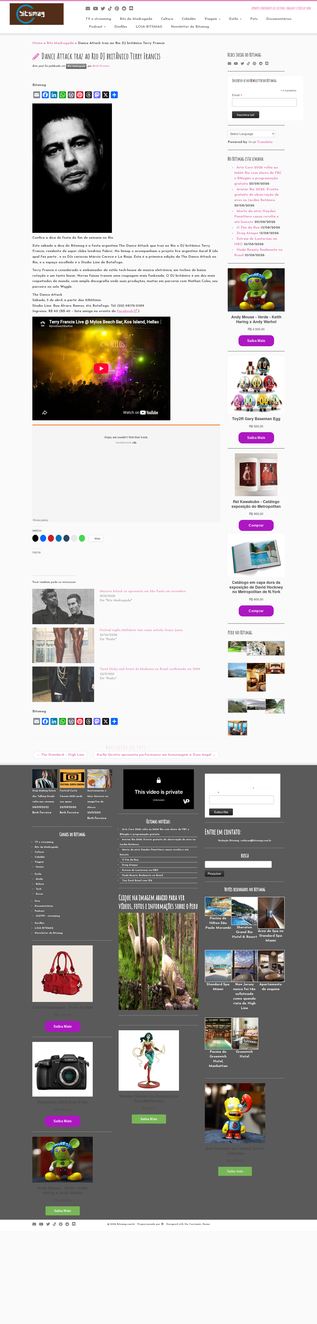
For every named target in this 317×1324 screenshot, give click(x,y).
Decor (39, 894)
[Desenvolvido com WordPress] (162, 1223)
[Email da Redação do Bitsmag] (89, 9)
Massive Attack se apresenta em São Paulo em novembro (143, 591)
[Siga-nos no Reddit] (125, 9)
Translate (265, 142)
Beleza (40, 884)
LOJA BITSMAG (149, 27)
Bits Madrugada (60, 43)
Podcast (96, 27)
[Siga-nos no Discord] (132, 9)
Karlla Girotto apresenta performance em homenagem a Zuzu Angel (156, 755)
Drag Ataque (247, 233)
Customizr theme (199, 1224)
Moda (39, 879)
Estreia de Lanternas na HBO (140, 870)
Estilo (234, 19)
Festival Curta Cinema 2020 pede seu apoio (71, 796)
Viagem (211, 19)
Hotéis (40, 867)
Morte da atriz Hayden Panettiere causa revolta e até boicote (256, 217)
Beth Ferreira (101, 66)
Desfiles (120, 27)
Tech (38, 889)
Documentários (278, 19)
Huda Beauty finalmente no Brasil (142, 875)
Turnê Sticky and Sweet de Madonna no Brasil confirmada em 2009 (150, 669)
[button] (237, 646)
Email (237, 95)
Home (37, 43)
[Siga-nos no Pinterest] (118, 9)
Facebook (125, 311)
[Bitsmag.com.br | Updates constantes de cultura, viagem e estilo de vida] (36, 14)
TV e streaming (98, 19)
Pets (253, 19)
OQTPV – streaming (48, 916)
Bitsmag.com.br (126, 1224)
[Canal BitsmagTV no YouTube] (97, 9)
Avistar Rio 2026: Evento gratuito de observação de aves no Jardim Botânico (256, 195)
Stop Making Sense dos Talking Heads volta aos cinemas (44, 796)
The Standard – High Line (60, 755)
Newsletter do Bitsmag (190, 27)
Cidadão (189, 19)
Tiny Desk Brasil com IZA (137, 880)
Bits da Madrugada (136, 19)
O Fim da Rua (248, 227)
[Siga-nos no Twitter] (104, 9)
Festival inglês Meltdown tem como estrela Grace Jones (141, 630)
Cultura (167, 19)
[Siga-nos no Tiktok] (111, 9)
